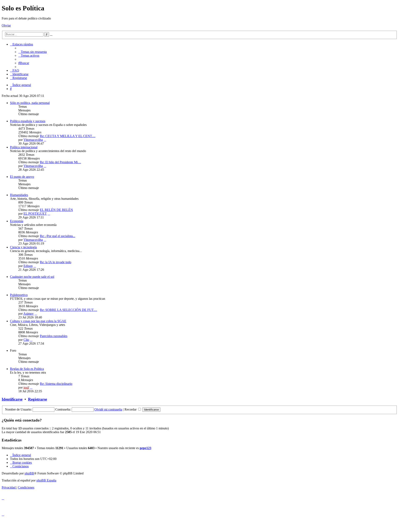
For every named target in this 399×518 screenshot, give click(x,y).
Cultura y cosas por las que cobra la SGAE (38, 321)
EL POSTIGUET (35, 213)
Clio (26, 339)
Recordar (130, 409)
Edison (28, 266)
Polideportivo (19, 295)
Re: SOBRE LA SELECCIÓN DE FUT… (68, 310)
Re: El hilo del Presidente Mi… (60, 162)
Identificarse (12, 399)
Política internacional (23, 147)
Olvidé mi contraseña (108, 409)
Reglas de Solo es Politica (27, 369)
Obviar (6, 25)
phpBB (29, 473)
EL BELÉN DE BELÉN (56, 210)
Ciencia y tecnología (23, 247)
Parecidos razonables (53, 336)
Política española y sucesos (27, 121)
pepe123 (145, 448)
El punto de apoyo (22, 176)
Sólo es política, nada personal (30, 103)
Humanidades (19, 195)
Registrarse (37, 399)
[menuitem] (32, 52)
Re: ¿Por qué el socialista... (57, 236)
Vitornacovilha (33, 139)
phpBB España (46, 480)
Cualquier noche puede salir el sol (32, 276)
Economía (16, 221)
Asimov (28, 313)
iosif (26, 387)
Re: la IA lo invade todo (55, 262)
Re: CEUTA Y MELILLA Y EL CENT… (67, 136)
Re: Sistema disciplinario (56, 383)
